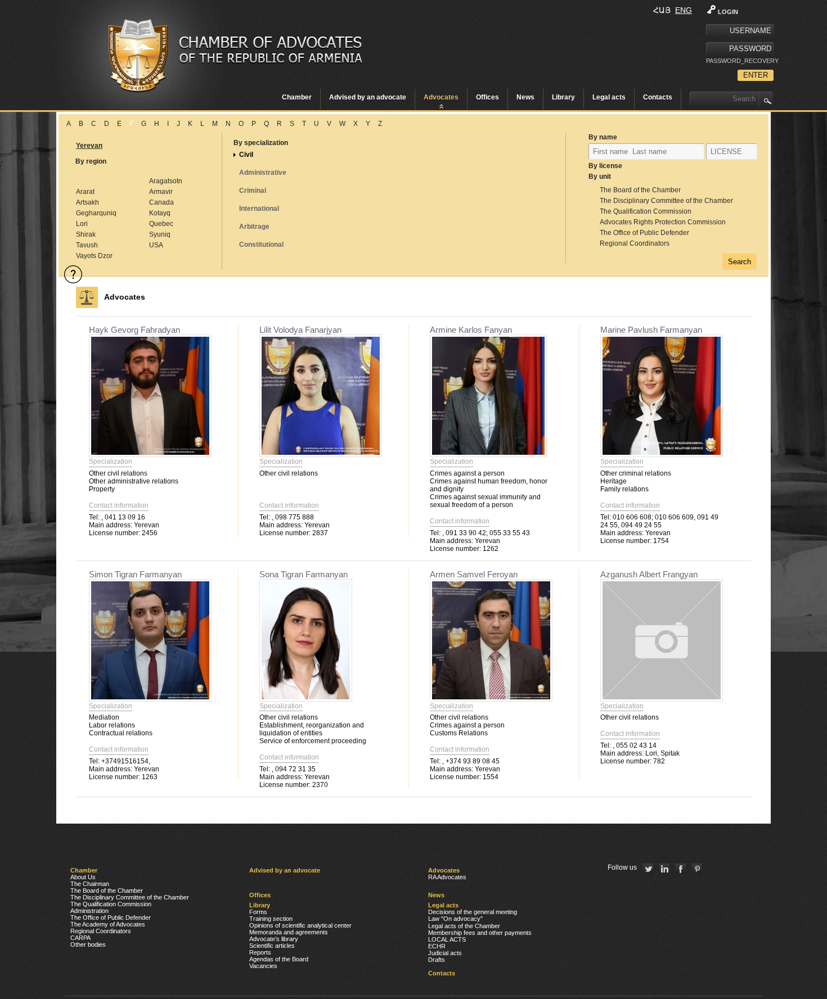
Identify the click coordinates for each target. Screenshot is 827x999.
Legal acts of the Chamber (464, 926)
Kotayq (159, 213)
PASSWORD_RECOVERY (740, 60)
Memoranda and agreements (288, 932)
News (525, 97)
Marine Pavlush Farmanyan (651, 329)
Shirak (86, 234)
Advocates (441, 97)
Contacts (657, 97)
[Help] (73, 274)
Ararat (85, 192)
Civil (246, 155)
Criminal (252, 191)
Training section (271, 918)
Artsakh (87, 202)
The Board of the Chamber (640, 190)
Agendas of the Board (278, 959)
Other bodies (88, 944)
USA (156, 245)
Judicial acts (445, 953)
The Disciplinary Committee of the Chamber (666, 201)
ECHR (437, 946)
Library (563, 97)
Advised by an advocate (367, 97)
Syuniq (159, 234)
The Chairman (89, 883)
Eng (683, 10)
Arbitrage (254, 226)
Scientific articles (272, 945)
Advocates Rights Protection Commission (663, 222)
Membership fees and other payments (480, 932)
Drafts (436, 959)
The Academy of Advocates (107, 924)
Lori (82, 224)
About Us (83, 877)
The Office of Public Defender (644, 233)
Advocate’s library (273, 938)
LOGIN (728, 11)
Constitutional (261, 244)
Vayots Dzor (94, 256)
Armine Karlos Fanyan (471, 329)
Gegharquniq (96, 213)
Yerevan (89, 146)
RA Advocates (447, 877)
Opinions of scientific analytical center (300, 925)
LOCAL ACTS (447, 939)
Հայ (662, 10)
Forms (258, 911)
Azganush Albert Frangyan (649, 574)
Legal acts (609, 97)
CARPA (80, 937)
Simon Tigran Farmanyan (135, 574)
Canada (161, 202)
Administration (89, 910)
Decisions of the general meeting (472, 911)
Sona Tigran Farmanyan (303, 574)
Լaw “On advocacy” (455, 918)
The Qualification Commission (645, 211)
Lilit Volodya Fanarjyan (300, 329)
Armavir (161, 192)
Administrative (262, 173)
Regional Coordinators (634, 243)
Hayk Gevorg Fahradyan (134, 329)
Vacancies (263, 965)
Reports (260, 952)
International (259, 209)
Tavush (87, 245)
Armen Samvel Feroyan (474, 574)
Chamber (297, 97)
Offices (487, 97)
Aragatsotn (165, 181)
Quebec (161, 224)
